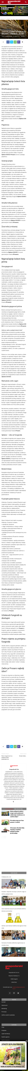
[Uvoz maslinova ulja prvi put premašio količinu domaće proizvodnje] (14, 918)
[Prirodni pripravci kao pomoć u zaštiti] (5, 822)
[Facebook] (8, 42)
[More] (22, 42)
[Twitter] (11, 42)
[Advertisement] (14, 726)
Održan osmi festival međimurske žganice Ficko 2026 (14, 927)
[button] (26, 2)
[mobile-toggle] (2, 2)
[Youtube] (18, 993)
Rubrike (8, 18)
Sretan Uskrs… (22, 756)
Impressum (4, 1005)
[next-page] (5, 837)
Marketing (4, 1008)
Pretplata (4, 1030)
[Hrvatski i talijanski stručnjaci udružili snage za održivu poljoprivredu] (14, 901)
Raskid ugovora (5, 1037)
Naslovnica (3, 18)
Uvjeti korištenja (6, 1033)
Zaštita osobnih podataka (8, 1015)
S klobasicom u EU (6, 877)
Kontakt (4, 1002)
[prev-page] (3, 837)
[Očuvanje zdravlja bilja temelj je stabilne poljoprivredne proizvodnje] (5, 829)
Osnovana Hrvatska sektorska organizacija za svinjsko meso (13, 944)
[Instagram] (14, 993)
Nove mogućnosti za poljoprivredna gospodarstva (7, 757)
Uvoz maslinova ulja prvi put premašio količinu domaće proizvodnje (14, 910)
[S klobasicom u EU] (14, 883)
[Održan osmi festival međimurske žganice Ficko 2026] (14, 935)
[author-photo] (14, 767)
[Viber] (18, 42)
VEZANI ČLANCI (9, 809)
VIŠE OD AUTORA (18, 809)
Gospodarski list (8, 36)
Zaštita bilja (8, 29)
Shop (3, 1027)
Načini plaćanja (6, 1040)
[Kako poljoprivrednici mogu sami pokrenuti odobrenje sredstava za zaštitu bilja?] (5, 813)
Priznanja (4, 1011)
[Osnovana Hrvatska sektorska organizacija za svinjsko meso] (14, 952)
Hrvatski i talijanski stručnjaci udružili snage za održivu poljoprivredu (14, 893)
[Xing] (14, 802)
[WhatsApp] (15, 42)
